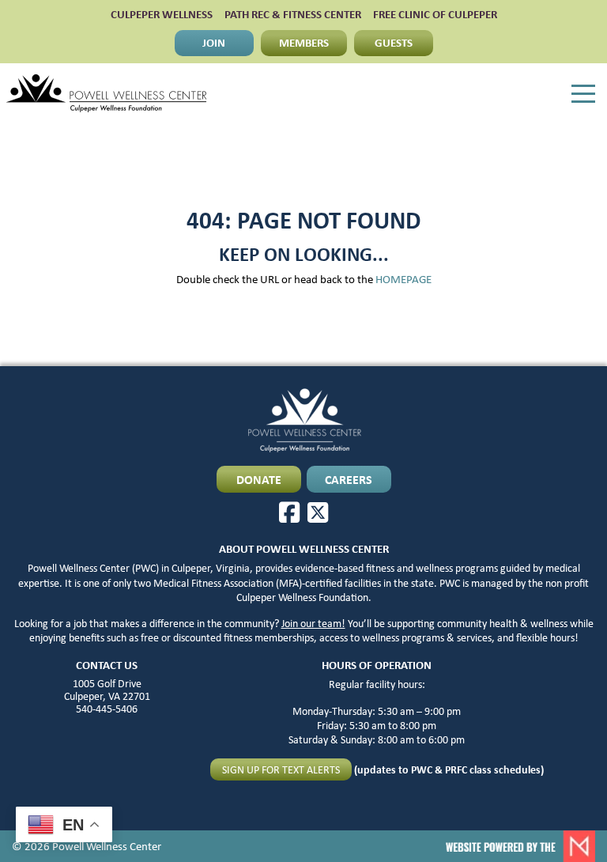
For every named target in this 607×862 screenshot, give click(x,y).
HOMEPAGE (403, 279)
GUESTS (394, 42)
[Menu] (583, 94)
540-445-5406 (107, 708)
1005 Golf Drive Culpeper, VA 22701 (107, 689)
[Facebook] (289, 512)
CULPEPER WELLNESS (162, 14)
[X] (317, 512)
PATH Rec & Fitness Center (292, 14)
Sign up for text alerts (281, 769)
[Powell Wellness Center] (106, 93)
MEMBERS (304, 42)
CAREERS (348, 479)
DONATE (258, 479)
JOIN (213, 42)
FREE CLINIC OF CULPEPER (435, 14)
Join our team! (313, 623)
